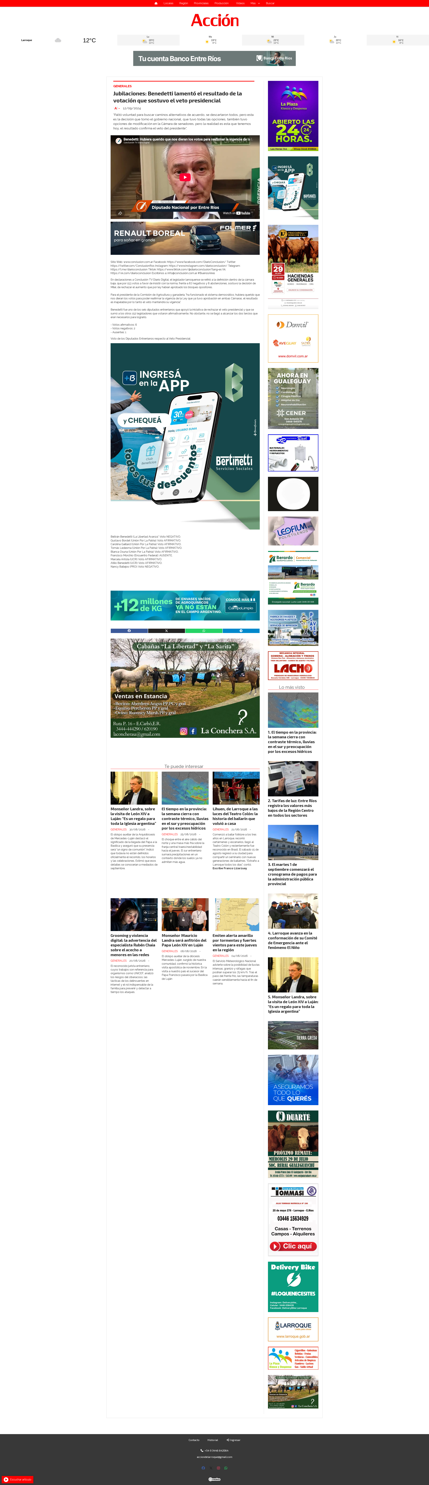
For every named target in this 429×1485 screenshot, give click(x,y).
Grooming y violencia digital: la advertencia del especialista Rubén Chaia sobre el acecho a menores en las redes (134, 945)
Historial (212, 1439)
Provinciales (201, 3)
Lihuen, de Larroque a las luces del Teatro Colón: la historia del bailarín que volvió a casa (235, 816)
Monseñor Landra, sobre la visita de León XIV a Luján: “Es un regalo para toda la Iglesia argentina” (133, 816)
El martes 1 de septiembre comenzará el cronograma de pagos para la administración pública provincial (292, 874)
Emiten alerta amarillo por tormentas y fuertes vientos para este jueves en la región (235, 942)
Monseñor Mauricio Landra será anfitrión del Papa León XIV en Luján (184, 940)
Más (253, 3)
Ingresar (234, 1439)
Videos (240, 3)
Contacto (194, 1439)
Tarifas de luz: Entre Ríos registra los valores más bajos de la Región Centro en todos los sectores (292, 807)
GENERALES (122, 86)
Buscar (270, 3)
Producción (221, 3)
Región (183, 3)
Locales (168, 3)
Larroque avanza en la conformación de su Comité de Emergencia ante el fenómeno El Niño (292, 940)
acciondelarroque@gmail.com (214, 1456)
